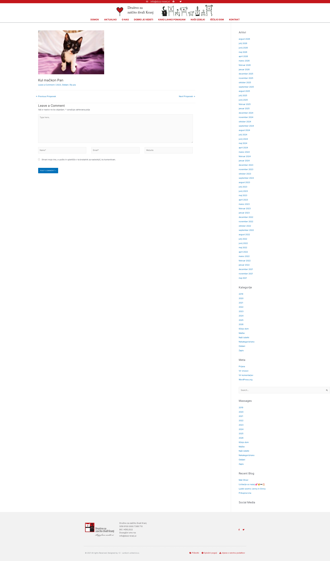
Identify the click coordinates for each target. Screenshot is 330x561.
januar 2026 (244, 69)
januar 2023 (244, 213)
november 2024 (246, 117)
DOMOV (94, 19)
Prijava (242, 366)
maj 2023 (243, 195)
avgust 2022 (244, 234)
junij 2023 (243, 191)
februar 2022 (245, 260)
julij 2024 (243, 134)
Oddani (65, 85)
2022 (241, 307)
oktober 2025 (245, 82)
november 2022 (246, 221)
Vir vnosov (243, 371)
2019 (241, 294)
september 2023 (246, 178)
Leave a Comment (46, 85)
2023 (58, 85)
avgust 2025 (244, 91)
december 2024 (246, 113)
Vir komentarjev (246, 375)
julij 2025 (243, 95)
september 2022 (246, 230)
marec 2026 (244, 60)
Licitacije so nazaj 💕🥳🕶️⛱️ (252, 484)
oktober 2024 (245, 121)
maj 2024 (243, 143)
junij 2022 (243, 243)
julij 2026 (243, 43)
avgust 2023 (244, 182)
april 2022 (243, 252)
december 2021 (246, 269)
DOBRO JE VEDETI (143, 19)
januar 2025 (244, 108)
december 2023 (246, 165)
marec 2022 (244, 256)
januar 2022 (244, 265)
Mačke (242, 333)
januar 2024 (244, 160)
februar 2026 (245, 65)
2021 (241, 302)
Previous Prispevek (46, 96)
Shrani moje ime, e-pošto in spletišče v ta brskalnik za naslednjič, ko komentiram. (79, 159)
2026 (241, 324)
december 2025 (246, 73)
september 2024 (246, 126)
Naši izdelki (244, 337)
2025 (241, 320)
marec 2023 (244, 204)
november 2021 (246, 273)
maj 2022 (243, 247)
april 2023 (243, 199)
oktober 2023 (245, 173)
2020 (241, 298)
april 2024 (243, 147)
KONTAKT (234, 19)
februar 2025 (245, 104)
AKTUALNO (110, 19)
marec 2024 (244, 152)
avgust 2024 (244, 130)
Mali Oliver (243, 480)
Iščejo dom (244, 328)
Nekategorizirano (246, 341)
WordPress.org (245, 379)
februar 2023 (245, 208)
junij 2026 (243, 47)
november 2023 (246, 169)
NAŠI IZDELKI (198, 19)
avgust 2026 (244, 39)
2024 (241, 315)
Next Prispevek (187, 96)
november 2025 (246, 78)
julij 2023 (243, 186)
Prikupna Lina (245, 493)
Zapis (241, 350)
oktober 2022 (245, 226)
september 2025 (246, 87)
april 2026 (243, 56)
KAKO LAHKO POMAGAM (171, 19)
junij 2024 (243, 139)
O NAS (125, 19)
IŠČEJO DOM (217, 19)
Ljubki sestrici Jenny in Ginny (252, 488)
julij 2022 (243, 239)
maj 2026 (243, 52)
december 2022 (246, 217)
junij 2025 (243, 100)
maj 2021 (243, 278)
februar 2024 (245, 156)
